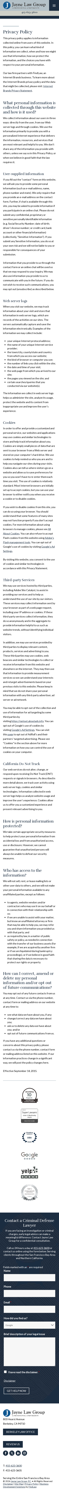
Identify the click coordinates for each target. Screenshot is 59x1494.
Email (7, 1302)
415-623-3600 (29, 12)
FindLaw (32, 1487)
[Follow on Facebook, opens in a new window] (5, 1453)
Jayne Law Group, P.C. (21, 1481)
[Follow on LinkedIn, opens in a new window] (18, 1453)
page (10, 734)
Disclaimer (10, 1380)
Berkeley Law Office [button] (20, 1431)
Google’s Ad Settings (23, 729)
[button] (54, 5)
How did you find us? (15, 1318)
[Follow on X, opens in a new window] (11, 1453)
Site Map (19, 1484)
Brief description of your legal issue (24, 1334)
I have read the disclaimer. (24, 1372)
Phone (7, 1286)
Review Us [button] (13, 1444)
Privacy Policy (32, 1484)
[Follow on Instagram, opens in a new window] (24, 1453)
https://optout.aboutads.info (27, 721)
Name (7, 1270)
